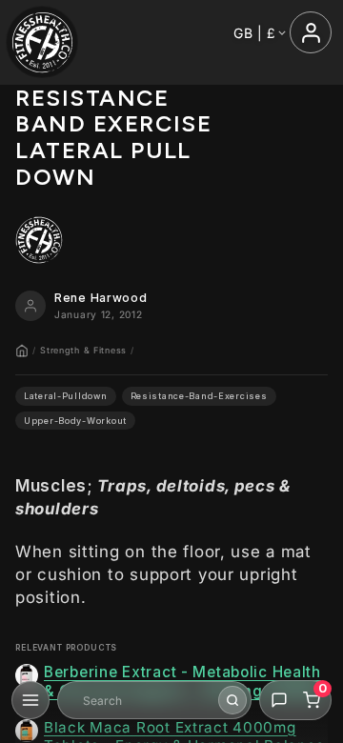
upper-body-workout (75, 420)
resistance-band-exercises (199, 396)
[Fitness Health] (42, 42)
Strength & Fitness (83, 350)
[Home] (22, 350)
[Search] (232, 700)
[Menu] (30, 700)
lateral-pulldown (66, 396)
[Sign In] (311, 32)
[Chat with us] (279, 700)
